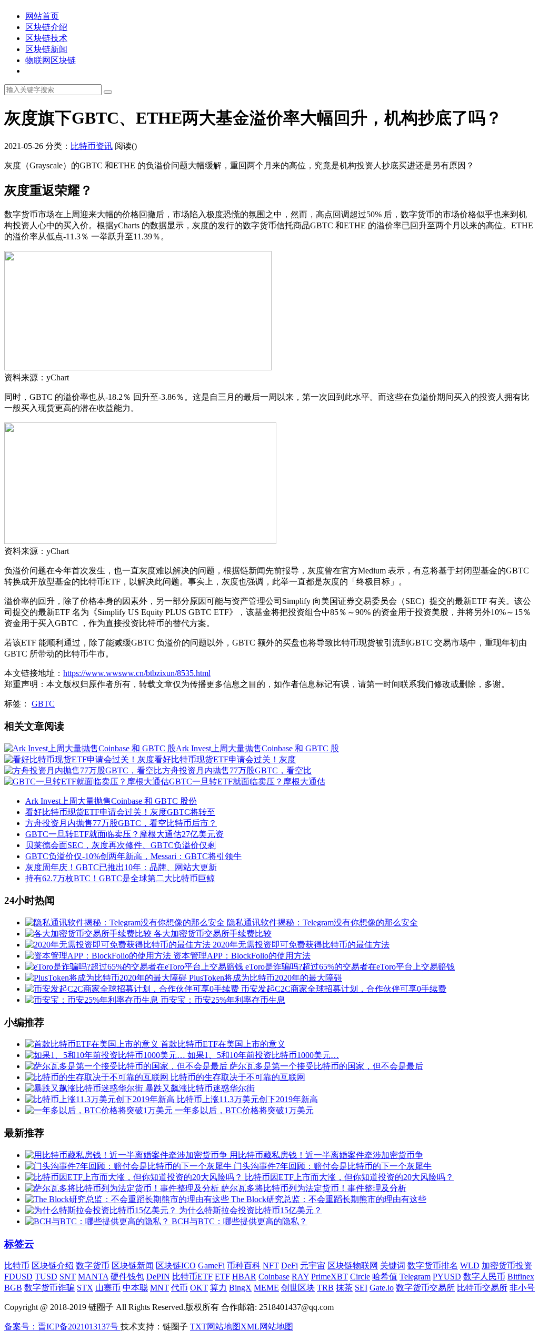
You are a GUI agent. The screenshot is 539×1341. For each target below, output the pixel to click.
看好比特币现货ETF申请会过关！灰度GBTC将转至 (120, 812)
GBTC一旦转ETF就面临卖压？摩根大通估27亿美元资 (124, 834)
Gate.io (382, 1287)
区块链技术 (46, 38)
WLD (470, 1265)
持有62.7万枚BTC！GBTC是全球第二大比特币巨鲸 (120, 878)
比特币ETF (192, 1276)
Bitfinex (520, 1276)
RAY (300, 1276)
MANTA (93, 1276)
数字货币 (92, 1265)
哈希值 (384, 1276)
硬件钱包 (127, 1276)
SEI (361, 1287)
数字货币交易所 (425, 1287)
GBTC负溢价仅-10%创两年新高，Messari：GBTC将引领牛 (133, 856)
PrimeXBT (329, 1276)
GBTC (43, 703)
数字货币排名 (432, 1265)
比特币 (16, 1265)
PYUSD (447, 1276)
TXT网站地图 (215, 1326)
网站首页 (42, 16)
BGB (13, 1287)
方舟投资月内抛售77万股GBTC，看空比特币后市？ (121, 823)
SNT (67, 1276)
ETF (222, 1276)
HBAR (244, 1276)
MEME (266, 1287)
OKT (199, 1287)
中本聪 (135, 1287)
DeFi (289, 1265)
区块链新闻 (46, 49)
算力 (218, 1287)
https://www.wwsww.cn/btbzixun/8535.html (137, 673)
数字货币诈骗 (49, 1287)
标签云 (19, 1243)
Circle (360, 1276)
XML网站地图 (267, 1326)
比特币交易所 (482, 1287)
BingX (240, 1287)
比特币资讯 (92, 146)
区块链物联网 (352, 1265)
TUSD (46, 1276)
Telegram (415, 1276)
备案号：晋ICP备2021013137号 (62, 1326)
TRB (325, 1287)
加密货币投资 (507, 1265)
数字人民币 (484, 1276)
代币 (179, 1287)
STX (85, 1287)
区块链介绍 (46, 27)
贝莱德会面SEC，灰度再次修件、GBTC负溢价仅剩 (120, 845)
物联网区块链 (50, 60)
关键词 (392, 1265)
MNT (159, 1287)
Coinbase (274, 1276)
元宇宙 (312, 1265)
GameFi (211, 1265)
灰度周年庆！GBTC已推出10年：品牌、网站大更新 (121, 867)
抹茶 (344, 1287)
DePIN (158, 1276)
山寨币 (108, 1287)
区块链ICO (176, 1265)
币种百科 (244, 1265)
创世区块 (298, 1287)
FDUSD (18, 1276)
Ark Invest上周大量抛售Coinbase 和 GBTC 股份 (111, 800)
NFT (271, 1265)
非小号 (522, 1287)
